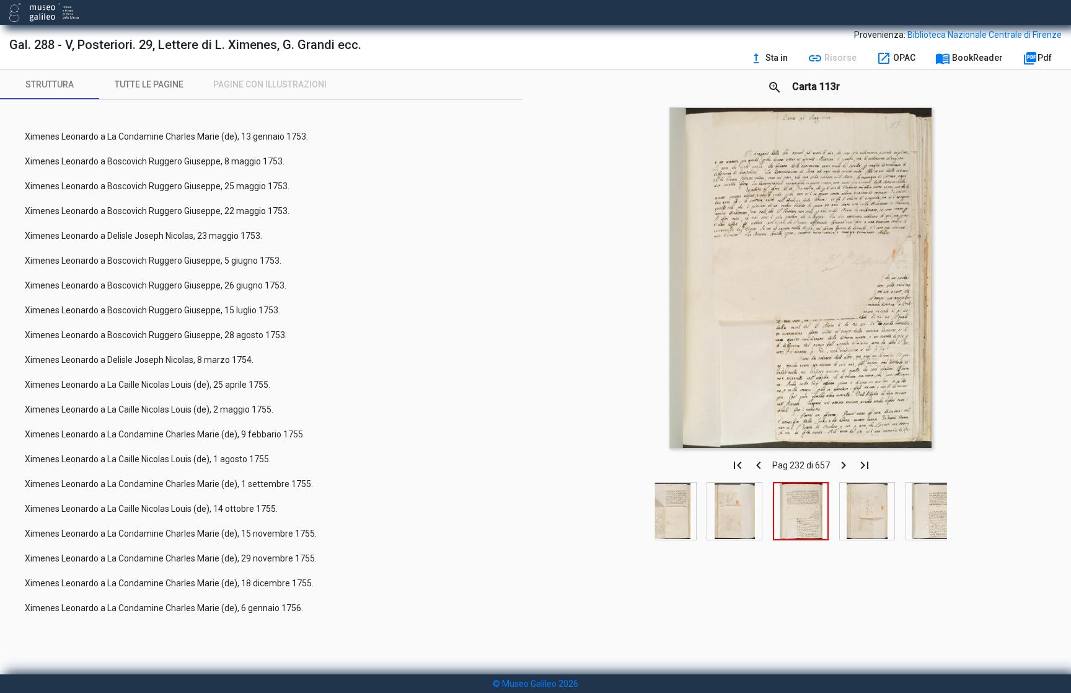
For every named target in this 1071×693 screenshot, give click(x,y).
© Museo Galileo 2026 (535, 684)
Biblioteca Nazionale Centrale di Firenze (984, 35)
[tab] (49, 84)
